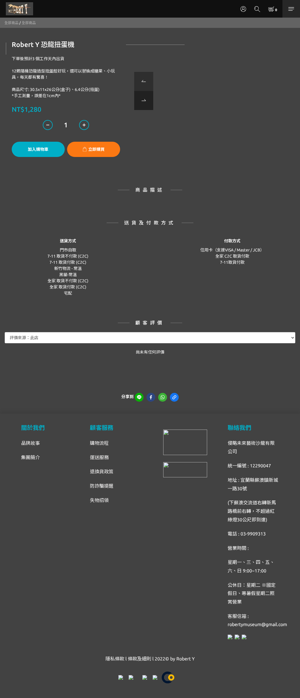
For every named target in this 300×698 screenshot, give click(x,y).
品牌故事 (30, 443)
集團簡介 (30, 457)
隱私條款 (114, 658)
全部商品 (11, 23)
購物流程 (99, 443)
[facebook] (150, 397)
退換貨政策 (101, 471)
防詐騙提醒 (101, 486)
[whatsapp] (162, 397)
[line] (139, 397)
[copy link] (174, 397)
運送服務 (99, 457)
